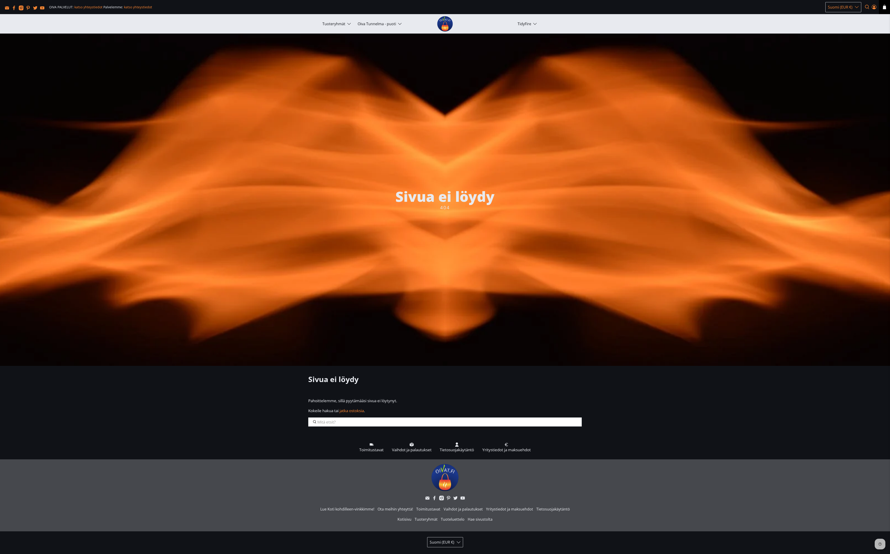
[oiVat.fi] (445, 24)
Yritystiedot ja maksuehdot (509, 509)
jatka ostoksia (352, 410)
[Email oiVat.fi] (8, 9)
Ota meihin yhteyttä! (395, 509)
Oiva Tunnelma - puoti (377, 23)
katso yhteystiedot (88, 7)
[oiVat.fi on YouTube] (43, 9)
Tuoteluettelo (452, 519)
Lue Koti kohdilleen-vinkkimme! (347, 509)
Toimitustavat (428, 509)
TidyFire (524, 23)
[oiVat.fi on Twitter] (36, 9)
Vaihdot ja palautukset (463, 509)
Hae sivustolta (480, 519)
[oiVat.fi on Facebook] (15, 9)
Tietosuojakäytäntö (553, 509)
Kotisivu (404, 519)
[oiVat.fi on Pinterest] (29, 9)
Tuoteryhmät (333, 23)
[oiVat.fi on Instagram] (22, 9)
